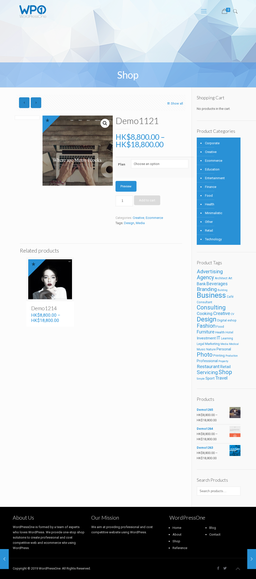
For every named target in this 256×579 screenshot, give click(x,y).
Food (209, 195)
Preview (126, 186)
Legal (200, 344)
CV (232, 314)
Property (223, 361)
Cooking (204, 313)
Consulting (211, 307)
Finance (210, 187)
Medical (234, 344)
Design (129, 223)
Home (176, 528)
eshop (232, 320)
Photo (204, 354)
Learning (227, 338)
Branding (207, 289)
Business (211, 295)
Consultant (204, 302)
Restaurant (208, 366)
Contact (214, 534)
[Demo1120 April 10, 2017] (4, 559)
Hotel (229, 332)
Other (209, 222)
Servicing (207, 372)
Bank (201, 284)
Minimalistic (213, 213)
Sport (210, 378)
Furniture (205, 331)
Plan (121, 164)
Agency (205, 277)
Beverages (217, 283)
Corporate (212, 143)
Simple (201, 378)
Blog (212, 528)
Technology (213, 239)
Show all (177, 103)
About (177, 534)
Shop (225, 372)
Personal (223, 349)
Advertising (210, 272)
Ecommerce (154, 218)
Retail (209, 230)
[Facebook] (218, 568)
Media (140, 223)
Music (201, 349)
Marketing (212, 344)
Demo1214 (44, 308)
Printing (219, 355)
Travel (221, 378)
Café (230, 296)
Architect (221, 278)
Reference (179, 548)
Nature (211, 349)
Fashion (206, 326)
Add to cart (147, 200)
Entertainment (215, 178)
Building (223, 290)
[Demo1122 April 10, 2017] (251, 559)
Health (209, 204)
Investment (206, 338)
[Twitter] (225, 568)
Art (230, 278)
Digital (222, 320)
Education (212, 169)
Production (232, 355)
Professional (207, 361)
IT (218, 337)
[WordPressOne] (33, 11)
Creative (138, 218)
